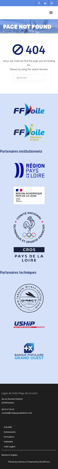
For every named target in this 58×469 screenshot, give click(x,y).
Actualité (8, 427)
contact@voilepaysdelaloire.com (17, 412)
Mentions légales (10, 454)
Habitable (8, 441)
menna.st (22, 461)
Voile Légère (9, 446)
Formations (9, 436)
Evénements (10, 432)
